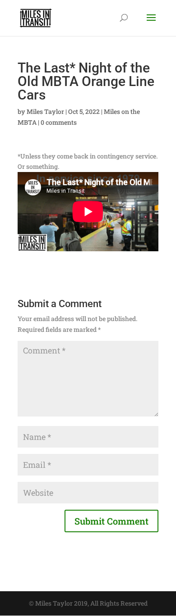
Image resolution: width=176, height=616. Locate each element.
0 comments (59, 122)
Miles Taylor (45, 111)
